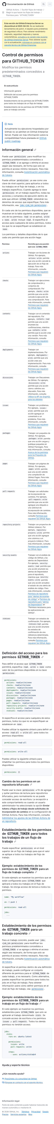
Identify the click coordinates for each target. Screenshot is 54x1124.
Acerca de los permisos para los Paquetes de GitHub (38, 455)
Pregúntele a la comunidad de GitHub (21, 1079)
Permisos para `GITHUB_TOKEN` (20, 15)
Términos (25, 1112)
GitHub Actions (12, 10)
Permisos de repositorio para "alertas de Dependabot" (39, 602)
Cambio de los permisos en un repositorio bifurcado (21, 783)
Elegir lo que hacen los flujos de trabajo (23, 12)
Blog (30, 1114)
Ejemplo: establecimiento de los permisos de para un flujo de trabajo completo (25, 869)
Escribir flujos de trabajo (32, 10)
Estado (45, 1112)
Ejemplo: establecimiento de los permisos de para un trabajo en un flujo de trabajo (25, 1000)
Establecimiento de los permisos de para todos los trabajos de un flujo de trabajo (26, 835)
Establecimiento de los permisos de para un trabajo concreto (26, 929)
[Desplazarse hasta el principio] (48, 1118)
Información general (17, 150)
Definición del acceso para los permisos (25, 655)
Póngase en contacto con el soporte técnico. (24, 1082)
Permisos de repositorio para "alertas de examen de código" (38, 596)
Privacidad (35, 1112)
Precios (5, 1114)
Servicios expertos (18, 1114)
